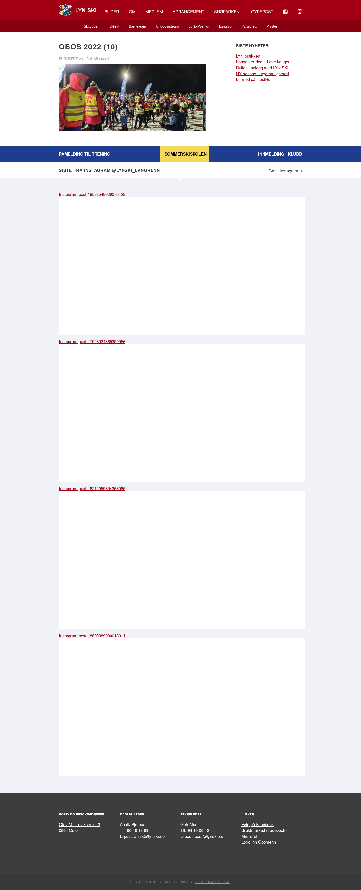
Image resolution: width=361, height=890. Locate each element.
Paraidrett (249, 26)
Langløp (225, 26)
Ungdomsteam (167, 26)
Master (271, 26)
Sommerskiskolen (186, 154)
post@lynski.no (209, 836)
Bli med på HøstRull (254, 79)
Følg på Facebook (257, 824)
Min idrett (250, 836)
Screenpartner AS (212, 882)
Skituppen (91, 26)
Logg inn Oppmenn (258, 842)
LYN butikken (248, 56)
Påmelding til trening (84, 154)
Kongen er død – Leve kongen (263, 62)
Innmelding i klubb (280, 154)
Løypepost (261, 11)
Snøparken (226, 11)
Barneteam (137, 26)
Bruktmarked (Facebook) (264, 830)
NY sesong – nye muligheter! (262, 73)
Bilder (111, 11)
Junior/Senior (199, 26)
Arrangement (188, 11)
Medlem (154, 11)
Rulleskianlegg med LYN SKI (262, 67)
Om (132, 11)
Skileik (114, 26)
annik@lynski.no (149, 836)
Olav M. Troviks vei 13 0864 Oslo (79, 827)
